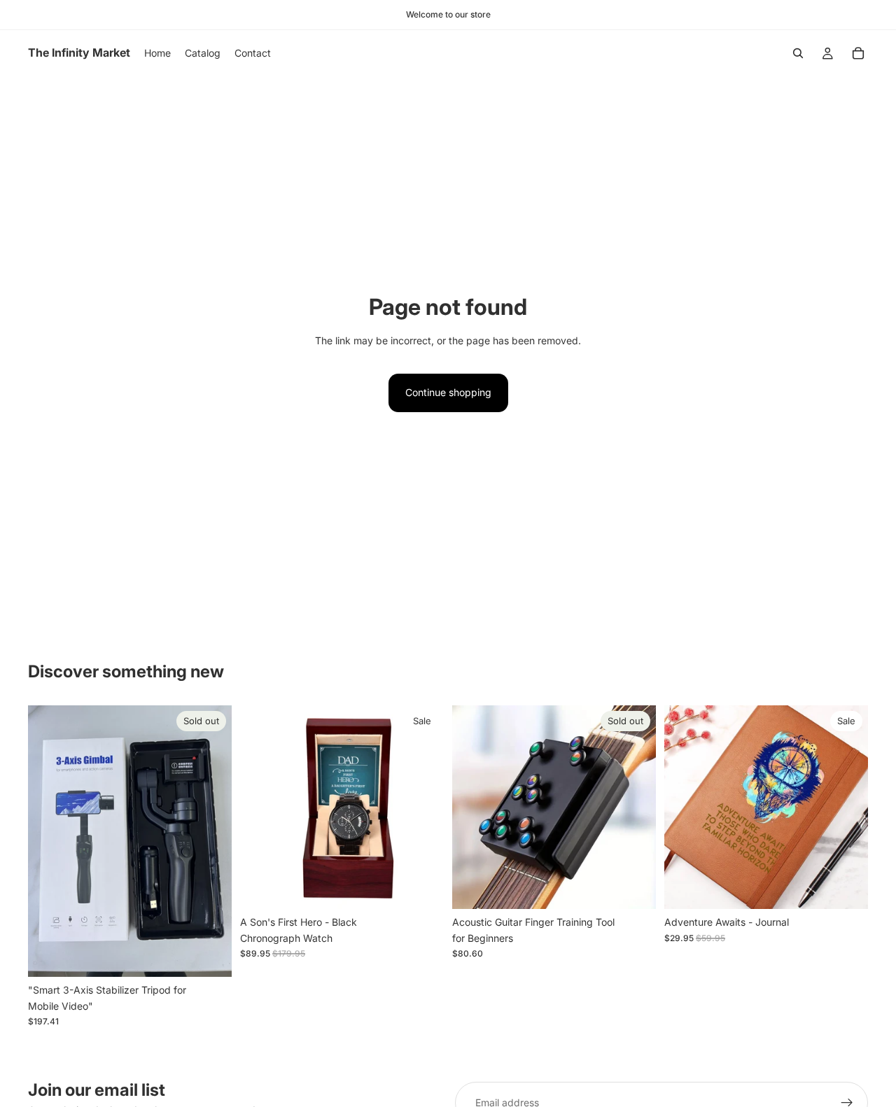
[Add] (422, 888)
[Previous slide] (49, 841)
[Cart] (858, 53)
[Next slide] (211, 841)
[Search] (798, 53)
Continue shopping (448, 392)
